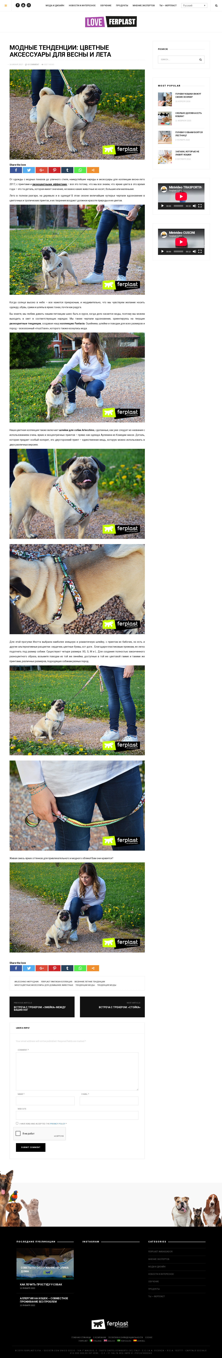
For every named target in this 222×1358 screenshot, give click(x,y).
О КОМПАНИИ (99, 1337)
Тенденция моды (106, 985)
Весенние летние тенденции (90, 982)
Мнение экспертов (144, 5)
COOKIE (148, 1337)
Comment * (23, 1050)
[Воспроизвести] (162, 206)
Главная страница (81, 1337)
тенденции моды (85, 985)
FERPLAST (83, 1341)
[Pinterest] (54, 170)
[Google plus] (42, 170)
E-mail (85, 1094)
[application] (181, 196)
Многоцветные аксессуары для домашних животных (44, 985)
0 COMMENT (33, 64)
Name (21, 1094)
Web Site (22, 1109)
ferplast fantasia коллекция (56, 982)
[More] (93, 170)
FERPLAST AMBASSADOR (160, 1251)
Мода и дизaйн (55, 5)
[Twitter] (29, 170)
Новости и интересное (82, 5)
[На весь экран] (200, 206)
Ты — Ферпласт (168, 5)
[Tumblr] (67, 170)
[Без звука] (194, 206)
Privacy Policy (57, 1124)
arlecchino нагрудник (27, 982)
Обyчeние (105, 5)
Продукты (122, 5)
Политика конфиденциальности (125, 1337)
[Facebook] (16, 170)
